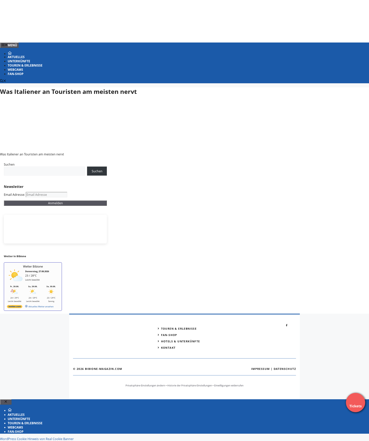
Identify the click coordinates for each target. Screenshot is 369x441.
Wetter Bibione (33, 266)
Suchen (9, 164)
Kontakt (168, 347)
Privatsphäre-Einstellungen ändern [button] (145, 385)
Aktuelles (16, 57)
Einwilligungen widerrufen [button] (229, 385)
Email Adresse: (15, 195)
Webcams (15, 70)
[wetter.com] (14, 307)
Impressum (260, 369)
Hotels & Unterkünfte (180, 341)
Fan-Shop (15, 74)
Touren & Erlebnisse (25, 65)
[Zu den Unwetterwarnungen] (15, 283)
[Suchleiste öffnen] (3, 81)
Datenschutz (285, 369)
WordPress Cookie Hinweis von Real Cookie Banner (37, 439)
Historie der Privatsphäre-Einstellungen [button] (189, 385)
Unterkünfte (19, 61)
